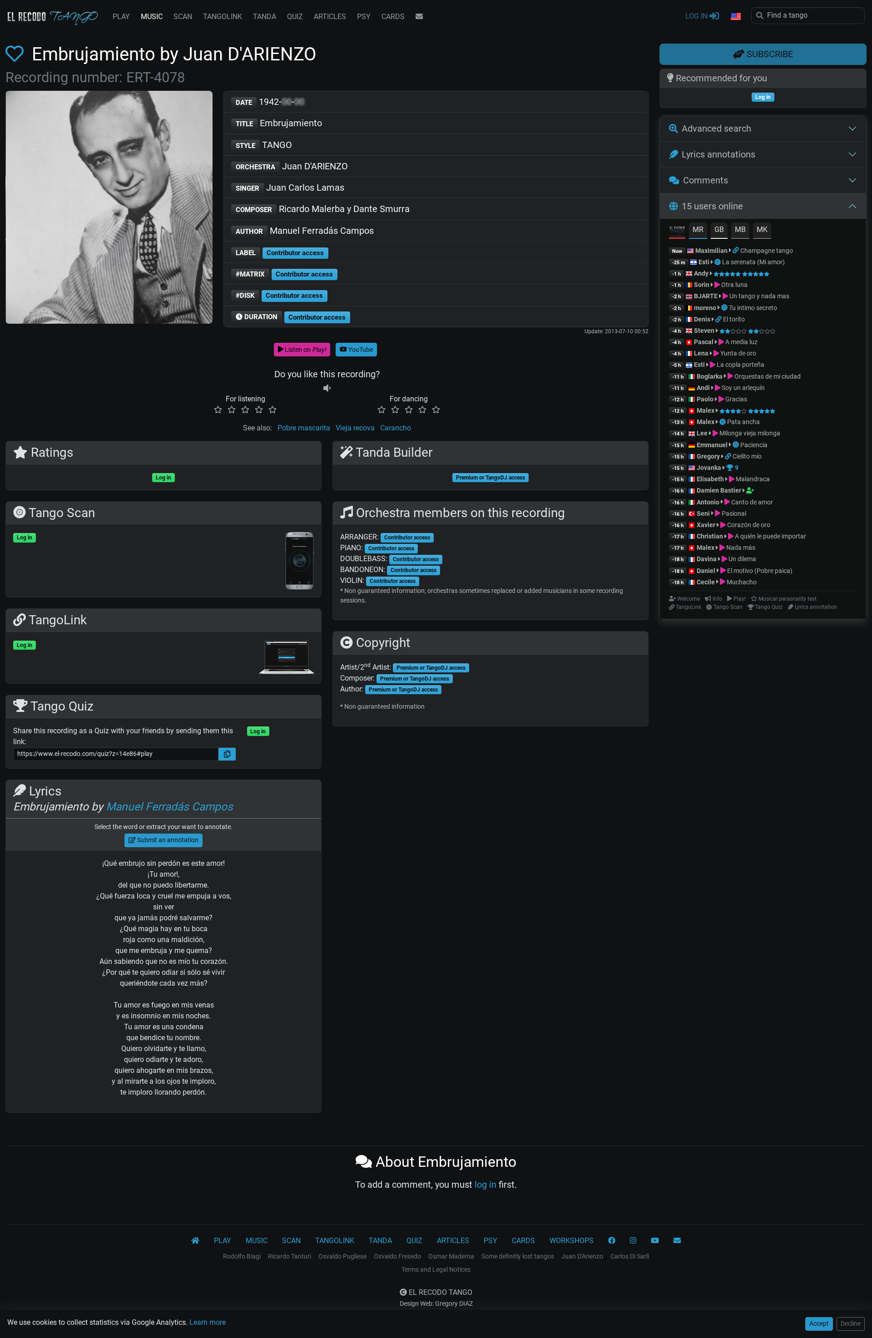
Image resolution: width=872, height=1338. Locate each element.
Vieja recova (355, 428)
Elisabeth (710, 479)
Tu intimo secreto (753, 307)
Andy (701, 273)
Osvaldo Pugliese (342, 1256)
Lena (701, 353)
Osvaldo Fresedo (397, 1256)
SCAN (182, 16)
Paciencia (754, 445)
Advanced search (716, 128)
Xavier (707, 524)
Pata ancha (743, 421)
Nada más (740, 547)
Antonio (708, 502)
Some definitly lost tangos (517, 1256)
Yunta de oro (737, 353)
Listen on (304, 349)
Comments (705, 180)
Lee (702, 433)
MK (762, 229)
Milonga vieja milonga (749, 433)
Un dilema (741, 559)
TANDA (264, 16)
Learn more (207, 1322)
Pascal (703, 342)
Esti (704, 262)
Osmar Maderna (451, 1256)
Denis (702, 319)
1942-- (270, 101)
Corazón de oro (748, 524)
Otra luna (734, 284)
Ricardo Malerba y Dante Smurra (323, 208)
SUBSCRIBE (768, 54)
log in (485, 1184)
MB (740, 229)
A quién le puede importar (769, 536)
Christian (710, 536)
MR (698, 229)
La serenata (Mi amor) (753, 262)
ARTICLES (330, 16)
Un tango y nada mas (758, 296)
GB (719, 229)
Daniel (707, 570)
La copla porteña (739, 364)
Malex (705, 410)
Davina (707, 559)
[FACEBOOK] (612, 1241)
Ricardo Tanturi (289, 1256)
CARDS (393, 16)
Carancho (395, 428)
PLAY (121, 16)
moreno (705, 307)
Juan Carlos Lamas (290, 187)
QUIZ (295, 16)
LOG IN (697, 16)
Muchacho (741, 582)
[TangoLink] (736, 250)
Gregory (708, 456)
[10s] (327, 388)
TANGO (264, 144)
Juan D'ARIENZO (292, 166)
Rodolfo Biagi (242, 1256)
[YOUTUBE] (655, 1241)
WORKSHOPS (572, 1240)
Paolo (705, 399)
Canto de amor (751, 502)
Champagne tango (766, 250)
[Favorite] (16, 54)
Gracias (735, 399)
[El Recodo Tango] (195, 1241)
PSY (364, 16)
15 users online (712, 206)
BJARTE (706, 296)
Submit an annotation (167, 840)
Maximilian (711, 250)
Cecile (706, 582)
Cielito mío (747, 456)
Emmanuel (712, 445)
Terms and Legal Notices (436, 1269)
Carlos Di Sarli (629, 1256)
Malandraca (752, 479)
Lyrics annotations (718, 154)
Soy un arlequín (742, 387)
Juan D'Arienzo (582, 1256)
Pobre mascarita (303, 428)
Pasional (733, 513)
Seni (703, 513)
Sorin (701, 284)
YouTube (360, 349)
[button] (735, 16)
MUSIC (152, 16)
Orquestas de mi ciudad (767, 376)
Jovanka (709, 467)
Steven (704, 330)
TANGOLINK (222, 16)
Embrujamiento (279, 123)
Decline (851, 1323)
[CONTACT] (419, 17)
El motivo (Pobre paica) (759, 570)
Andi (703, 387)
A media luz (741, 342)
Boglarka (710, 376)
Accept (819, 1323)
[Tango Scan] (718, 262)
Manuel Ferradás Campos (305, 230)
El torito (734, 319)
